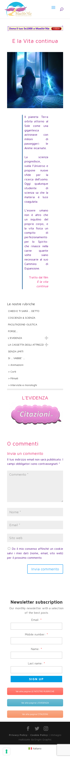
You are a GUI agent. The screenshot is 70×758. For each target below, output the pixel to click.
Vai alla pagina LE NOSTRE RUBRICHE (35, 691)
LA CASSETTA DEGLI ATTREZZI (26, 344)
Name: (36, 649)
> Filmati (13, 378)
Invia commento (45, 569)
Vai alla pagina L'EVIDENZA (35, 702)
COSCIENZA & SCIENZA (21, 317)
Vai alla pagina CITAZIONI (35, 714)
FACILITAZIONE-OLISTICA (22, 324)
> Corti (12, 371)
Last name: (36, 663)
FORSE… (13, 331)
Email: (36, 619)
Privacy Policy (18, 734)
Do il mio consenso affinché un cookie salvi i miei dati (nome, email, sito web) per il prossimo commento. (35, 553)
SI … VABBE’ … (16, 358)
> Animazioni (15, 364)
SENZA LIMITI (15, 351)
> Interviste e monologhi (22, 385)
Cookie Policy (39, 734)
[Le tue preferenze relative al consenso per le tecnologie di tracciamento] (6, 751)
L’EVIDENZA (15, 337)
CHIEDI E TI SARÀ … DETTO (23, 310)
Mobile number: (36, 634)
